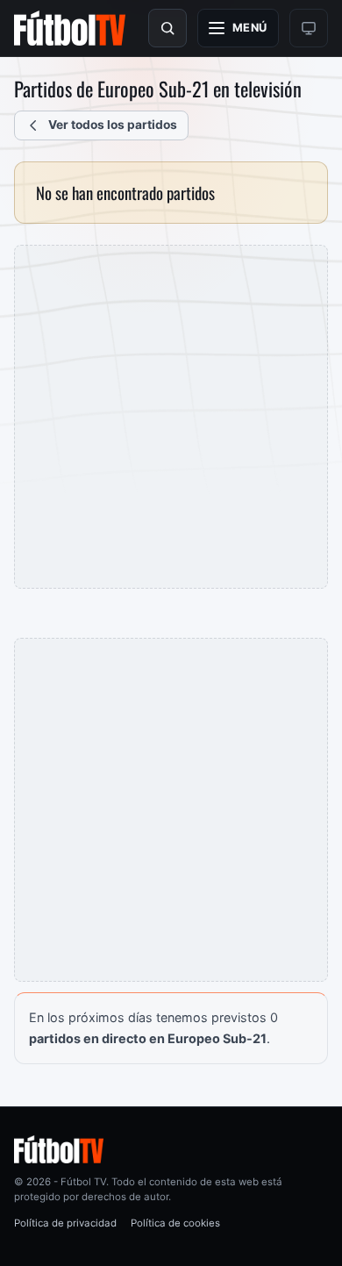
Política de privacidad (65, 1223)
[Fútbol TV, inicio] (69, 28)
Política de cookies (175, 1223)
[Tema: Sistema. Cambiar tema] (308, 28)
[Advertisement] (171, 417)
